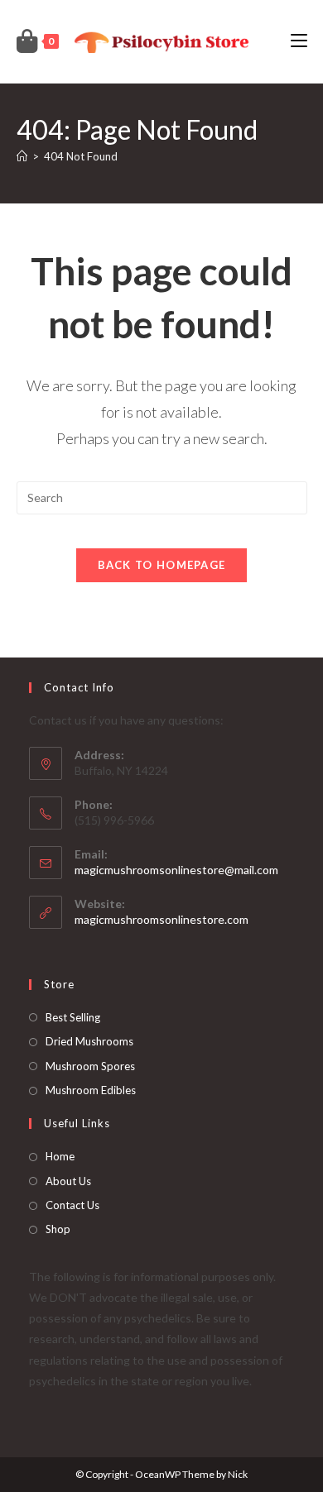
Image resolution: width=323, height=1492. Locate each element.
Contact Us (72, 1205)
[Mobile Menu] (299, 41)
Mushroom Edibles (91, 1090)
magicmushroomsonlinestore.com (161, 919)
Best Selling (73, 1017)
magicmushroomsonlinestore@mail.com (176, 870)
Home (60, 1156)
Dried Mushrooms (89, 1041)
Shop (58, 1229)
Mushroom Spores (90, 1066)
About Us (68, 1181)
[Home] (22, 156)
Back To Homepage (162, 564)
